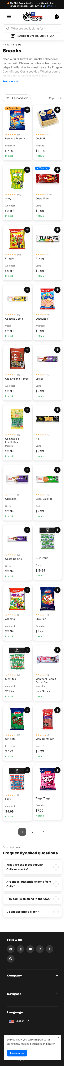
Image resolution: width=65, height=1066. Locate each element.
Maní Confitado (43, 738)
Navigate (14, 998)
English (20, 1024)
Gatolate (10, 738)
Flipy (8, 798)
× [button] (56, 1033)
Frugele (9, 258)
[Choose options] (26, 110)
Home (6, 44)
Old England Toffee (12, 380)
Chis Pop (39, 618)
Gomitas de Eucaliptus (12, 440)
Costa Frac (40, 198)
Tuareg (38, 258)
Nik (36, 438)
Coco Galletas (42, 498)
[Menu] (9, 16)
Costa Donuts (13, 558)
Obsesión (11, 498)
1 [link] (20, 831)
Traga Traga (41, 798)
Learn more (50, 6)
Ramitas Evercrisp (16, 138)
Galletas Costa (14, 318)
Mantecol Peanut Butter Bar (44, 680)
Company (14, 979)
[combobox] (35, 28)
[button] (56, 16)
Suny (8, 198)
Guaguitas (40, 318)
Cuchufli (39, 138)
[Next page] (41, 832)
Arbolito (10, 618)
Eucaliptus (40, 557)
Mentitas (10, 678)
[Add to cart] (55, 110)
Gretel (38, 378)
